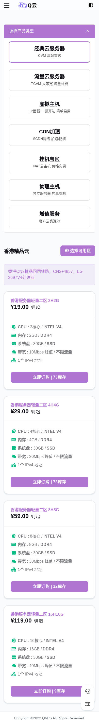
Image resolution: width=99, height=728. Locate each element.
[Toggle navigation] (6, 5)
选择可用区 (80, 250)
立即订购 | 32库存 (49, 586)
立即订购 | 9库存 (49, 691)
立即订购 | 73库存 (49, 377)
